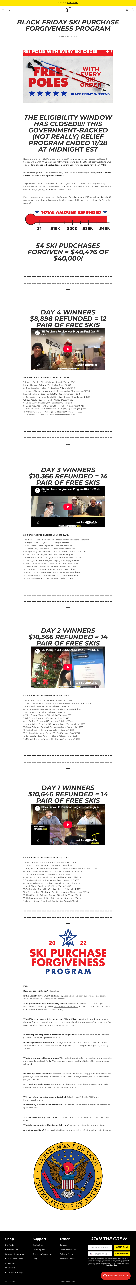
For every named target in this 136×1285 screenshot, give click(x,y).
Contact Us (38, 1245)
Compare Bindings (14, 1272)
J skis (13, 1282)
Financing (10, 1263)
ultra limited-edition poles (66, 1006)
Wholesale (10, 1268)
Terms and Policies (68, 1282)
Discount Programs (14, 1254)
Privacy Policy (66, 1254)
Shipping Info (39, 1249)
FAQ (35, 1259)
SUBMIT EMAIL (122, 1247)
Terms (115, 1265)
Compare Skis (11, 1249)
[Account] (127, 10)
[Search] (9, 10)
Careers (63, 1245)
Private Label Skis (68, 1249)
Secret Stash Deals (14, 1259)
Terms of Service (67, 1259)
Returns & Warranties (42, 1254)
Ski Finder (10, 1245)
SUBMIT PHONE (121, 1254)
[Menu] (3, 10)
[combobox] (91, 1253)
